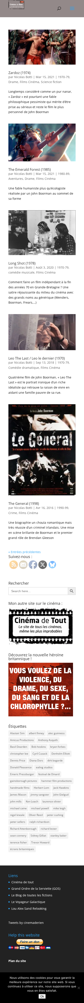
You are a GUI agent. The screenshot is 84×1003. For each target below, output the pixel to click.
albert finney (36, 733)
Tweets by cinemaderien (26, 923)
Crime (12, 513)
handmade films (20, 788)
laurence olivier (51, 801)
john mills (16, 801)
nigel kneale (17, 815)
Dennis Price (17, 760)
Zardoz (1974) (19, 72)
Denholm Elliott (60, 753)
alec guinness (56, 733)
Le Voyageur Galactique (28, 902)
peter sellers (17, 822)
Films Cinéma (29, 82)
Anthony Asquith (48, 740)
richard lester (49, 829)
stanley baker (58, 835)
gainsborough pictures (23, 781)
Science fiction (51, 82)
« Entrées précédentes (24, 552)
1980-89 (63, 174)
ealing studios (44, 767)
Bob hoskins (38, 747)
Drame (13, 82)
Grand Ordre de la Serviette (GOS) (35, 889)
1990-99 (62, 508)
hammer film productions (56, 781)
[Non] (78, 988)
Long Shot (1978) (22, 263)
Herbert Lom (41, 788)
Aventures (15, 179)
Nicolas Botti (23, 77)
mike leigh (59, 808)
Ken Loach (32, 801)
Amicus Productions (22, 740)
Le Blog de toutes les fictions (31, 895)
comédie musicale (21, 272)
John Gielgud (60, 794)
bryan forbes (57, 747)
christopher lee (19, 753)
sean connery (18, 835)
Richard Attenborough (23, 829)
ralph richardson (39, 822)
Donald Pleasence (21, 767)
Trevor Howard (40, 842)
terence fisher (18, 842)
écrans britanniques (22, 849)
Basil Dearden (18, 747)
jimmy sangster (40, 794)
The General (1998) (23, 503)
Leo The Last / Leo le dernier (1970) (36, 358)
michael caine (18, 808)
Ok (42, 996)
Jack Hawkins (61, 788)
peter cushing (55, 815)
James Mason (18, 794)
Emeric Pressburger (22, 774)
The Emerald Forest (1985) (29, 169)
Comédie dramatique (23, 368)
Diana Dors (36, 760)
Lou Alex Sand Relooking (29, 908)
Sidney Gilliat (38, 835)
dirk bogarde (55, 760)
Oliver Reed (36, 815)
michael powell (40, 808)
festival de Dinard (48, 774)
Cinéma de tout (22, 882)
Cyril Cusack (40, 753)
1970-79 (63, 77)
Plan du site (17, 961)
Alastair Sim (17, 733)
